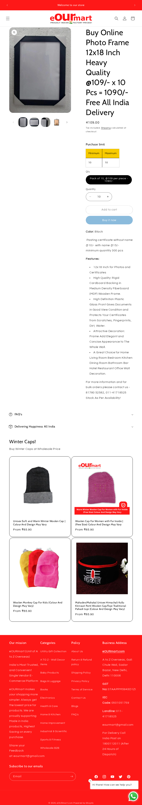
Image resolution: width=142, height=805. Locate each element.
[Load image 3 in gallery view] (45, 122)
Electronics (47, 698)
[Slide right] (67, 122)
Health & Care (49, 706)
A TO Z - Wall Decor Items (52, 662)
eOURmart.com (65, 803)
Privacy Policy (80, 681)
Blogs (74, 706)
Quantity (90, 189)
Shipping (106, 128)
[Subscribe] (71, 776)
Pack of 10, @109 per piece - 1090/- (109, 179)
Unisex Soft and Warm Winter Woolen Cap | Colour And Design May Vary (39, 523)
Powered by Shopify (83, 803)
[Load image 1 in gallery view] (23, 122)
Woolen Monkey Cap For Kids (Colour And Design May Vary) (37, 604)
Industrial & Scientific (53, 731)
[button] (8, 18)
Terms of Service (82, 689)
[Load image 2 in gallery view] (34, 122)
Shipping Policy (81, 672)
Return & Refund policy (81, 662)
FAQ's (75, 714)
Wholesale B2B (49, 748)
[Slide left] (13, 122)
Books (44, 689)
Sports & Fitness (50, 739)
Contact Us (78, 698)
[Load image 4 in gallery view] (57, 122)
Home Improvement (52, 723)
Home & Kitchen (50, 714)
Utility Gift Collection (53, 651)
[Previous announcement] (7, 5)
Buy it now (109, 220)
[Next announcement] (135, 5)
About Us (77, 651)
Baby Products (49, 672)
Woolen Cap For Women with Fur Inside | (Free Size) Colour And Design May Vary (99, 523)
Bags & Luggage (50, 681)
